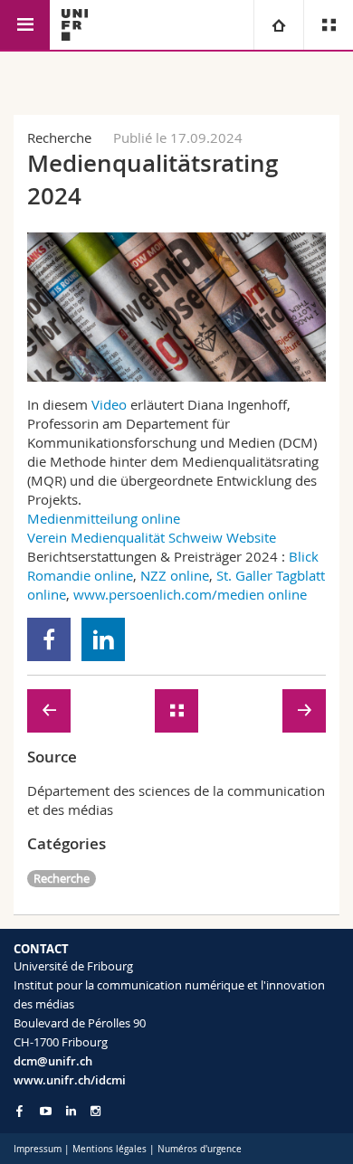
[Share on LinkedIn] (103, 639)
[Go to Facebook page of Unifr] (19, 1110)
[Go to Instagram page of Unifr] (95, 1111)
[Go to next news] (304, 711)
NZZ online (174, 575)
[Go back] (176, 711)
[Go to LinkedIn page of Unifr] (71, 1111)
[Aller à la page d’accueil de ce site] (75, 25)
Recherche (61, 878)
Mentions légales (109, 1149)
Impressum (38, 1149)
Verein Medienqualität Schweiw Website (151, 537)
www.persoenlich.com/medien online (190, 594)
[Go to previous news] (49, 711)
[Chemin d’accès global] (278, 25)
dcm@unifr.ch (53, 1061)
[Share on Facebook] (49, 639)
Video (110, 404)
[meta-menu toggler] (328, 25)
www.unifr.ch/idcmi (70, 1080)
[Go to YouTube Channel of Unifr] (46, 1111)
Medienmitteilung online (103, 518)
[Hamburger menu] (25, 25)
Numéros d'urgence (199, 1149)
